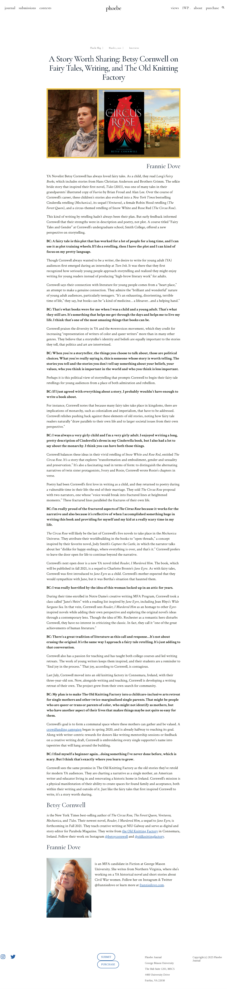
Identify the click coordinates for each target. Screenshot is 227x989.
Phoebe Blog (95, 48)
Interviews (134, 48)
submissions (27, 8)
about (198, 8)
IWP (185, 8)
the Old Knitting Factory (140, 831)
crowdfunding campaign (64, 729)
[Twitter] (13, 957)
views (175, 8)
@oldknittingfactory (149, 836)
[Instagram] (3, 957)
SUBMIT (106, 957)
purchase (212, 8)
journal (10, 8)
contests (45, 8)
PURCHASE (108, 964)
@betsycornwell (116, 836)
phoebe (113, 8)
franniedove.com (152, 885)
